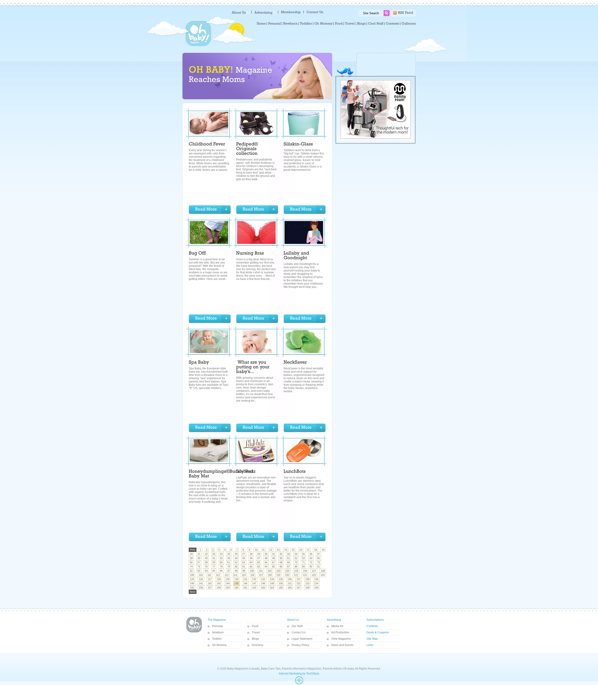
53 (303, 558)
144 (227, 583)
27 (243, 554)
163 (263, 587)
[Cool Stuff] (375, 23)
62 (236, 562)
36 (311, 554)
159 (227, 587)
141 (201, 583)
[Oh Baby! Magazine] (198, 45)
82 (251, 566)
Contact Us (299, 632)
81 (243, 566)
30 (266, 554)
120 (287, 575)
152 (298, 583)
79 (228, 566)
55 (318, 558)
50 (281, 558)
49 (273, 558)
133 (263, 579)
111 (209, 575)
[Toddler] (306, 23)
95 (213, 570)
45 (243, 558)
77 (213, 566)
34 (296, 554)
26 (236, 554)
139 (316, 579)
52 (296, 558)
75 (198, 566)
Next (192, 591)
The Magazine (217, 619)
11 (263, 549)
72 (311, 562)
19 (323, 549)
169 (316, 587)
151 (290, 583)
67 (273, 562)
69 (288, 562)
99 (243, 570)
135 (281, 579)
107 (314, 570)
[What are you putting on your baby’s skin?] (253, 367)
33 (288, 554)
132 (254, 579)
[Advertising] (264, 12)
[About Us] (240, 12)
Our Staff (297, 626)
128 (219, 579)
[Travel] (350, 23)
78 (221, 566)
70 (296, 562)
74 (191, 566)
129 (227, 579)
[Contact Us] (315, 12)
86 (281, 566)
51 (288, 558)
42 (221, 558)
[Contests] (392, 23)
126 (201, 579)
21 (198, 554)
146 (245, 583)
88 (296, 566)
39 (198, 558)
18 (315, 549)
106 (305, 570)
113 (226, 575)
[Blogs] (361, 23)
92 (191, 570)
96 (221, 570)
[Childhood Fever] (207, 144)
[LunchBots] (295, 472)
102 (269, 570)
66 (266, 562)
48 (266, 558)
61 (228, 562)
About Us (293, 619)
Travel (256, 632)
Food (255, 626)
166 (290, 587)
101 (261, 570)
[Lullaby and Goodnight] (297, 256)
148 (263, 583)
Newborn (218, 632)
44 (236, 558)
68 (281, 562)
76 (206, 566)
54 (311, 558)
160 (236, 587)
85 (273, 566)
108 (323, 570)
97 (228, 570)
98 (236, 570)
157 (210, 587)
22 (206, 554)
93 (198, 570)
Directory (257, 645)
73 (318, 562)
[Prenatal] (274, 23)
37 (318, 554)
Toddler (217, 638)
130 (236, 579)
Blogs (255, 638)
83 (258, 566)
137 (298, 579)
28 (251, 554)
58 (206, 562)
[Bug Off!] (197, 253)
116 (252, 575)
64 (251, 562)
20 (191, 554)
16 (300, 549)
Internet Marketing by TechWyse (299, 673)
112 (218, 575)
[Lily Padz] (246, 472)
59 (213, 562)
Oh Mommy (219, 645)
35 (303, 554)
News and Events (342, 645)
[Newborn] (290, 23)
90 (311, 566)
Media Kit (337, 626)
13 (278, 549)
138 (307, 579)
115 (244, 575)
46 (251, 558)
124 (322, 575)
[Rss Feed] (405, 12)
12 (270, 549)
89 (303, 566)
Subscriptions (375, 619)
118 (270, 575)
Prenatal (217, 626)
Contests (372, 626)
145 (236, 583)
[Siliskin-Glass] (298, 144)
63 (243, 562)
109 (192, 575)
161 (245, 587)
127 (210, 579)
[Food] (339, 23)
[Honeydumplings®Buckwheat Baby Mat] (221, 474)
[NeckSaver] (296, 363)
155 (192, 587)
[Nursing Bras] (250, 253)
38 (191, 558)
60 (221, 562)
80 (236, 566)
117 (261, 575)
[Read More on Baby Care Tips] (210, 209)
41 (213, 558)
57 (198, 562)
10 (256, 549)
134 (272, 579)
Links (370, 645)
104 (287, 570)
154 (316, 583)
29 (258, 554)
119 (278, 575)
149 (272, 583)
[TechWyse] (299, 683)
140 (192, 583)
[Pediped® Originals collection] (247, 149)
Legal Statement (302, 638)
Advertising (334, 619)
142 (210, 583)
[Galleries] (409, 23)
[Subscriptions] (291, 12)
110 (201, 575)
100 (252, 570)
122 (305, 575)
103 (278, 570)
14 (285, 549)
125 (192, 579)
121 (296, 575)
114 (235, 575)
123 (314, 575)
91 (318, 566)
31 (273, 554)
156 (201, 587)
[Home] (261, 23)
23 (213, 554)
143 (219, 583)
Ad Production (340, 632)
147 (254, 583)
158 (219, 587)
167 (298, 587)
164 (272, 587)
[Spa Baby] (199, 363)
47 (258, 558)
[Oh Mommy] (323, 23)
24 (221, 554)
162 (254, 587)
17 (308, 549)
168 (307, 587)
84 (266, 566)
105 (296, 570)
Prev (192, 549)
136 (290, 579)
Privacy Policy (300, 645)
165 (281, 587)
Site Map (372, 638)
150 (281, 583)
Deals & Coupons (378, 632)
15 (293, 549)
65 (258, 562)
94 (206, 570)
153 (307, 583)
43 (228, 558)
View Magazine (341, 638)
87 (288, 566)
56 (191, 562)
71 (303, 562)
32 (281, 554)
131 (245, 579)
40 (206, 558)
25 (228, 554)
